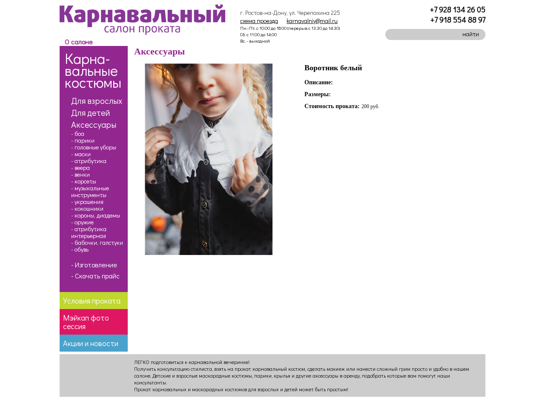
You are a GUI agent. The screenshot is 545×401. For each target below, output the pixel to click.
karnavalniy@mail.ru (312, 21)
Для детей (90, 112)
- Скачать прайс (95, 275)
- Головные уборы (93, 147)
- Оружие (82, 222)
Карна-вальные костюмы (93, 70)
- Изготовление (94, 264)
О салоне (79, 41)
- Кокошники (87, 208)
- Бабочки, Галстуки (97, 242)
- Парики (83, 140)
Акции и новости (90, 343)
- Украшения (87, 201)
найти (470, 34)
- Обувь (80, 249)
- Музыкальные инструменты (90, 191)
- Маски (81, 154)
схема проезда (259, 21)
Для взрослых (96, 100)
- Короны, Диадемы (95, 215)
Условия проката (91, 300)
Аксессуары (93, 124)
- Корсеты (83, 181)
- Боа (77, 133)
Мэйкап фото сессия (86, 321)
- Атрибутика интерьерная (88, 232)
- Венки (80, 174)
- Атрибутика (88, 161)
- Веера (80, 167)
